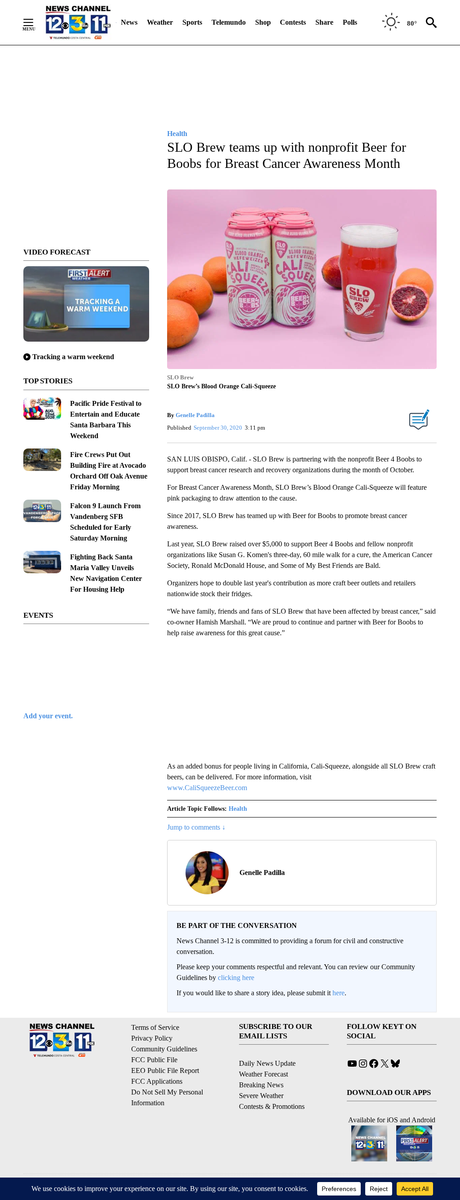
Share (324, 22)
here (338, 993)
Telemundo (229, 22)
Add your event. (48, 716)
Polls (350, 22)
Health (238, 808)
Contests (293, 22)
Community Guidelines (164, 1049)
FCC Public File (154, 1060)
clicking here (236, 977)
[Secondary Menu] (35, 22)
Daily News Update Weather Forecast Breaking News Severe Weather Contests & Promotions (272, 1084)
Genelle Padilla (195, 415)
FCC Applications (156, 1081)
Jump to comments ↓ (196, 827)
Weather (160, 22)
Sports (192, 22)
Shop (263, 22)
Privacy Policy (151, 1038)
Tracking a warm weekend (73, 356)
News (129, 22)
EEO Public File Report (165, 1070)
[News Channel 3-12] (78, 22)
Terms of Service (155, 1027)
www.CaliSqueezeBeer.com (207, 787)
